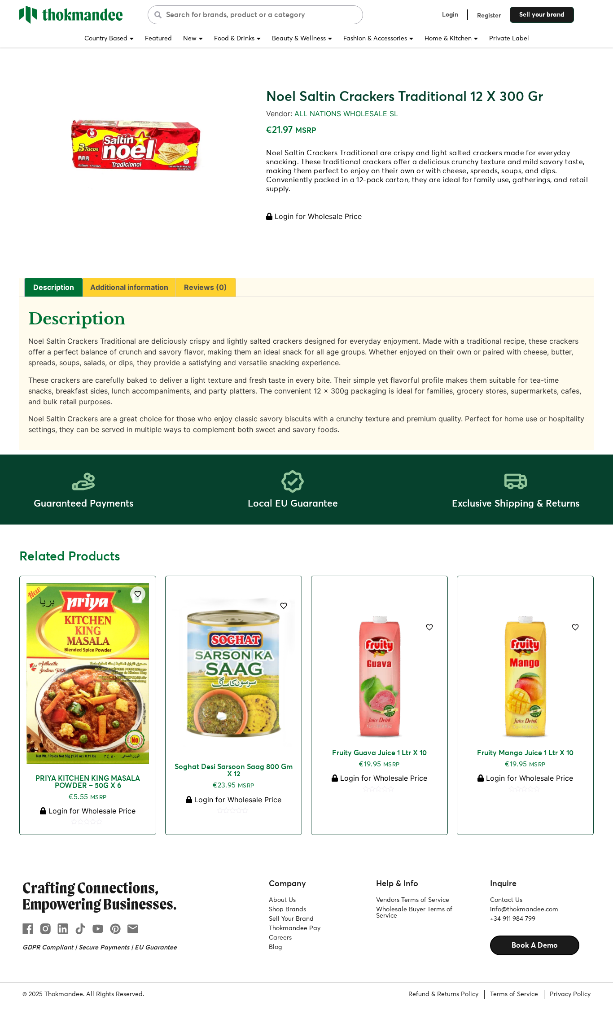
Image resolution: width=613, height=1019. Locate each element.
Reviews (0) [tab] (205, 287)
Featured (158, 38)
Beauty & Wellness (299, 38)
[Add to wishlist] (137, 594)
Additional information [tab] (129, 287)
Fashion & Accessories (375, 38)
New (190, 38)
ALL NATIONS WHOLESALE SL (346, 113)
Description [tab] (53, 287)
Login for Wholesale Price (317, 216)
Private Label (509, 38)
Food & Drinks (234, 38)
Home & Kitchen (448, 38)
